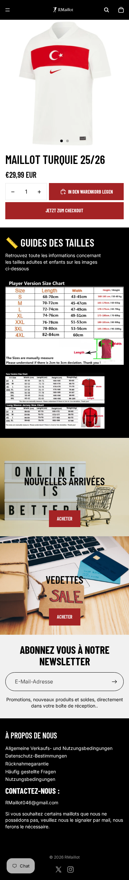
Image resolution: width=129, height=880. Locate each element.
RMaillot (72, 857)
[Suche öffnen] (106, 10)
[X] (59, 869)
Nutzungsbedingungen (30, 779)
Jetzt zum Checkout (64, 210)
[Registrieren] (114, 681)
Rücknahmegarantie (27, 763)
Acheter (64, 518)
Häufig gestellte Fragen (30, 771)
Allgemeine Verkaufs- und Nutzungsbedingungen (58, 748)
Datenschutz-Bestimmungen (36, 756)
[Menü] (7, 9)
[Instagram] (70, 869)
